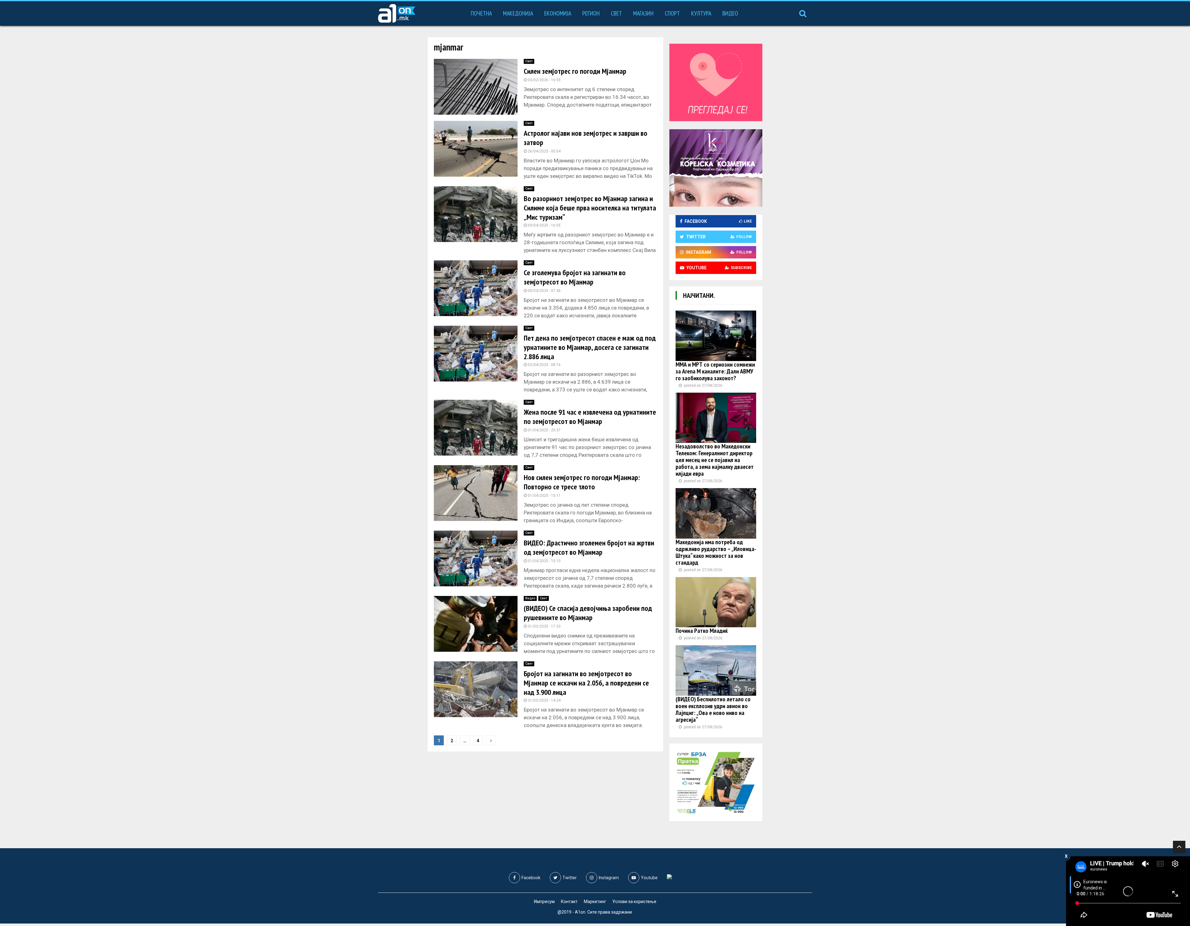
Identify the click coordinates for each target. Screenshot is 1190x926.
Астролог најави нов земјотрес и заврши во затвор (585, 137)
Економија (557, 13)
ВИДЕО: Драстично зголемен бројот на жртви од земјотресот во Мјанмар (589, 547)
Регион (591, 13)
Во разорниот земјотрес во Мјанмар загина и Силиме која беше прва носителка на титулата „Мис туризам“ (590, 208)
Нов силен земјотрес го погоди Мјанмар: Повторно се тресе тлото (582, 482)
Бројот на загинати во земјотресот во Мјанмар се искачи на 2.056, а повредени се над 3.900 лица (586, 683)
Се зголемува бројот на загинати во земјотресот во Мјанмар (575, 277)
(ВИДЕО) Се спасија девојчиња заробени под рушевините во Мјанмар (588, 612)
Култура (701, 13)
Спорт (672, 13)
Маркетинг (595, 901)
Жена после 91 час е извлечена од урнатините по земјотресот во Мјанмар (590, 416)
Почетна (481, 13)
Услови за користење (634, 901)
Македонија (518, 13)
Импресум (544, 901)
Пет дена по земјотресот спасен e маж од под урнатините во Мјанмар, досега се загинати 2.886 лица (590, 347)
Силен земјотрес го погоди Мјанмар (575, 71)
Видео (730, 13)
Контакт (569, 901)
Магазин (643, 13)
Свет (616, 13)
